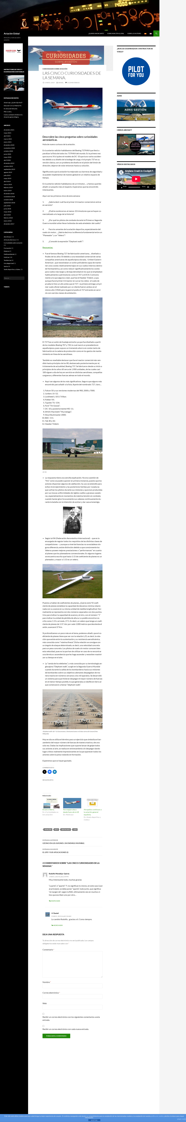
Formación (7, 248)
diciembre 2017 (9, 224)
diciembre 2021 (9, 130)
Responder (55, 901)
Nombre (47, 982)
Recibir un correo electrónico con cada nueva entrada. (66, 1029)
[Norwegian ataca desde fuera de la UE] (72, 803)
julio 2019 (7, 175)
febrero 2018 (8, 218)
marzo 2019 (8, 184)
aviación (48, 829)
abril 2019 (7, 181)
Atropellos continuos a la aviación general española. (93, 812)
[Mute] (149, 187)
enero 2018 (8, 221)
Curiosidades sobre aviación (55, 69)
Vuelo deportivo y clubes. (12, 269)
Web (45, 1003)
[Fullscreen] (153, 187)
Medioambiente (9, 254)
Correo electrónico (51, 992)
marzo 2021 (8, 139)
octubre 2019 (8, 166)
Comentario (48, 949)
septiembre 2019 (9, 169)
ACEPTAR (94, 1120)
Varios (6, 266)
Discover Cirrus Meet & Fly (12, 106)
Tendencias (7, 260)
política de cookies (157, 1116)
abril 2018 (7, 215)
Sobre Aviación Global (115, 33)
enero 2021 (8, 142)
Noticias (6, 257)
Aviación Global (12, 33)
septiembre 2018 (9, 203)
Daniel (61, 83)
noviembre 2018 (9, 197)
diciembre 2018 (9, 193)
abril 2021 (7, 136)
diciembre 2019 (9, 163)
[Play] (121, 187)
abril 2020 (7, 160)
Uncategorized (9, 263)
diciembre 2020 (9, 145)
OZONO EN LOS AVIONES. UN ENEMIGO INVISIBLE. (64, 841)
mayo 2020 (7, 157)
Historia (6, 251)
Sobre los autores (134, 33)
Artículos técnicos (10, 240)
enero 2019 (8, 190)
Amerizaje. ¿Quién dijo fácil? (13, 103)
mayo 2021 (7, 133)
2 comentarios (73, 83)
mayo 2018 (7, 212)
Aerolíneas (7, 237)
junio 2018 (7, 209)
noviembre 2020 (9, 148)
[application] (136, 179)
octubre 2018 (8, 200)
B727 (56, 829)
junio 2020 (7, 154)
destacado (66, 829)
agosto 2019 (8, 172)
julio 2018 (7, 206)
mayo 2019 (7, 178)
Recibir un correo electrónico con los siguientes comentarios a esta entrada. (71, 1018)
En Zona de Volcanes (10, 109)
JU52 (75, 829)
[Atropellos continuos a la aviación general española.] (93, 803)
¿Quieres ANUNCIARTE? (96, 33)
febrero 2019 (8, 187)
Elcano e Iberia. (48, 809)
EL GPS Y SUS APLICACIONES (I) (55, 850)
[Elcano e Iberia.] (52, 803)
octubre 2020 (8, 151)
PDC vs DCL (8, 112)
